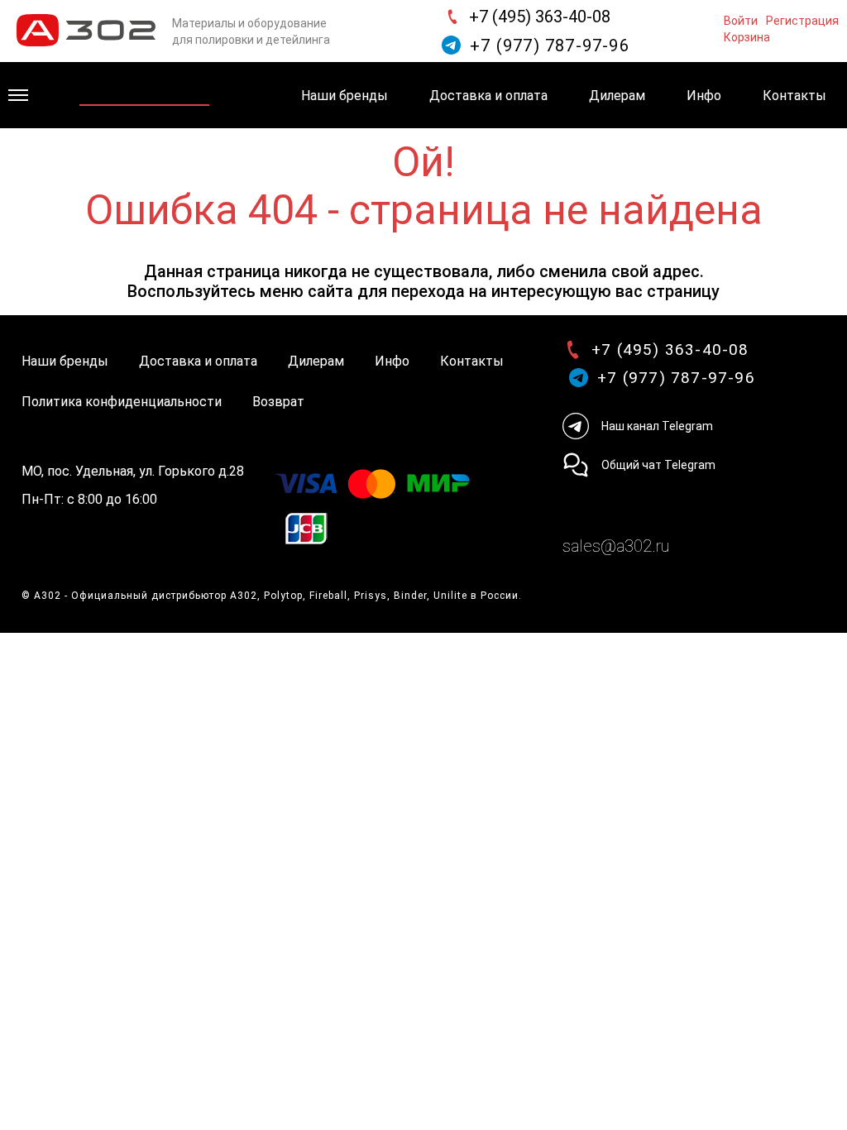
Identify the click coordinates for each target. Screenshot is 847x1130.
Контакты (794, 95)
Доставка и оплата (488, 95)
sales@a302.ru (615, 546)
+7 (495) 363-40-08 (539, 16)
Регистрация (802, 19)
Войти (741, 19)
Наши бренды (344, 95)
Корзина (747, 36)
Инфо (704, 95)
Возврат (278, 401)
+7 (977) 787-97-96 (549, 45)
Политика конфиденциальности (122, 401)
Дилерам (617, 95)
